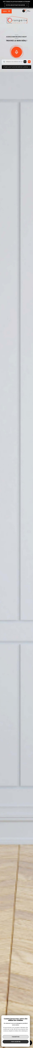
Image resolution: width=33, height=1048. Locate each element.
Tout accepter (15, 1041)
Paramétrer (15, 1037)
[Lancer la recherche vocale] (17, 52)
